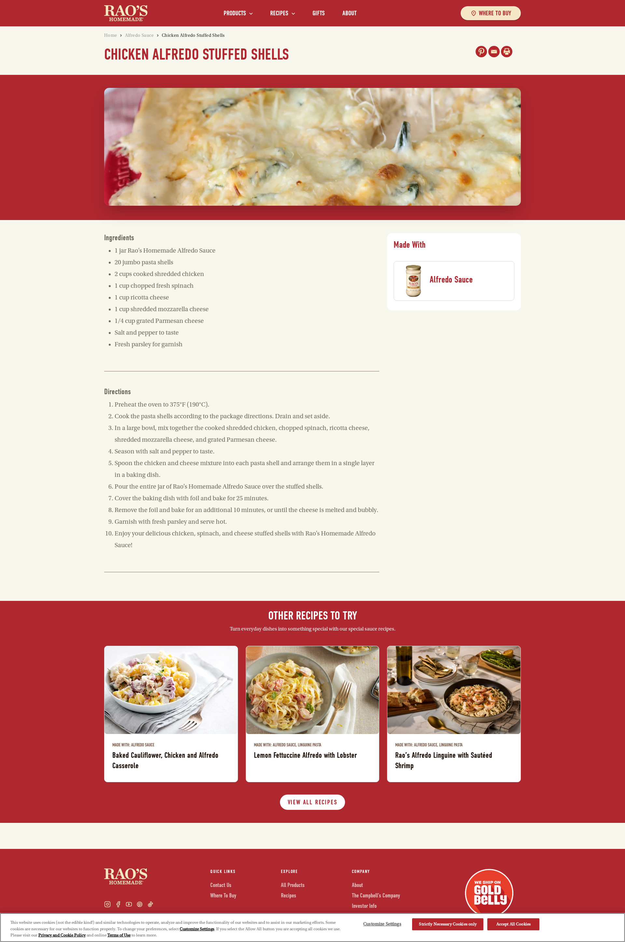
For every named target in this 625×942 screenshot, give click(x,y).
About (349, 13)
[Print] (506, 51)
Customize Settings (197, 929)
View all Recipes (313, 802)
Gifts (318, 13)
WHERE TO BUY (495, 13)
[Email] (494, 51)
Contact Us (220, 885)
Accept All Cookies (513, 924)
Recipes (279, 13)
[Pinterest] (481, 51)
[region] (312, 927)
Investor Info (364, 906)
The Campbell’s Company (376, 895)
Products (235, 13)
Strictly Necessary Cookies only (448, 924)
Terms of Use (119, 935)
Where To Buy (223, 895)
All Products (293, 885)
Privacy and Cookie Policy (62, 935)
